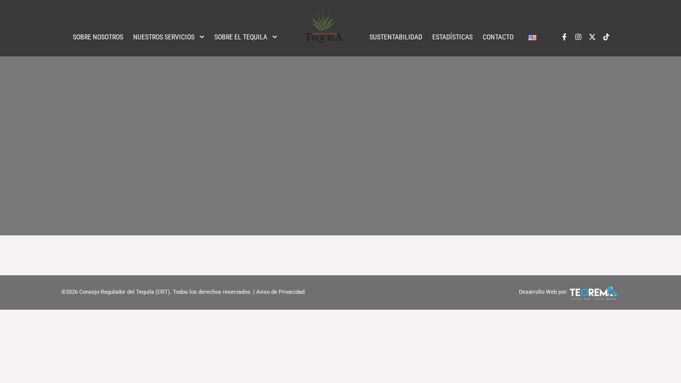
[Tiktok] (606, 37)
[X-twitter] (592, 37)
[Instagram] (578, 37)
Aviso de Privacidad (280, 292)
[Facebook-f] (564, 37)
